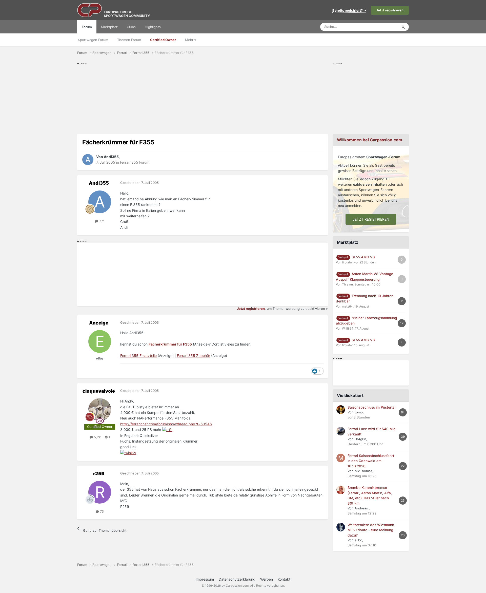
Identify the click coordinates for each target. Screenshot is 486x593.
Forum (87, 27)
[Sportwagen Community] (90, 10)
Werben (266, 579)
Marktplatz (109, 27)
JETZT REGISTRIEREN (371, 219)
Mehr (189, 40)
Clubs (131, 27)
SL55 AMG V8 (363, 257)
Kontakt (284, 579)
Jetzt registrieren (389, 10)
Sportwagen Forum (93, 40)
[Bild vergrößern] (167, 429)
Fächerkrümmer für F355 (170, 344)
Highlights (153, 27)
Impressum (205, 579)
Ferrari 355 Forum (134, 162)
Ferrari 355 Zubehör (193, 355)
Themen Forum (129, 40)
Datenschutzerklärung (237, 579)
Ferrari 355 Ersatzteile (138, 355)
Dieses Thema (381, 27)
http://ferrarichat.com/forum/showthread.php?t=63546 (166, 424)
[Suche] (403, 27)
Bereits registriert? (348, 10)
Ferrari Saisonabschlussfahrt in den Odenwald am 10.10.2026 (371, 461)
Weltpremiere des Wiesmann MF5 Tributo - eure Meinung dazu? (371, 530)
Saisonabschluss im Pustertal (371, 407)
